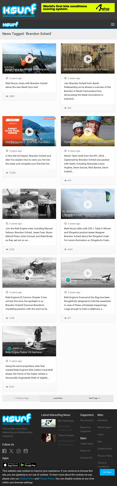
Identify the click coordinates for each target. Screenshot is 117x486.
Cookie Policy (105, 448)
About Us (85, 450)
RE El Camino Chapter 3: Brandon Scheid (29, 283)
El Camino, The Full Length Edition (25, 214)
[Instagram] (18, 452)
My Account (86, 420)
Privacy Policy (105, 455)
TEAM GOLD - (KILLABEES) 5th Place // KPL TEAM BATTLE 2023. (89, 142)
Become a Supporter (85, 429)
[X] (11, 452)
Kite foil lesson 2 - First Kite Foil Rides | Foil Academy (30, 142)
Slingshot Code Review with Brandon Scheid (89, 214)
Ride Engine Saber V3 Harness (23, 352)
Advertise (102, 420)
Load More (57, 398)
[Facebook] (4, 452)
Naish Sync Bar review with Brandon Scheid (30, 69)
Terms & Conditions (103, 464)
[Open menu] (112, 24)
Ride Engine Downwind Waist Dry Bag (86, 283)
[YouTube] (26, 452)
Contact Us (86, 457)
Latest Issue (86, 443)
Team (101, 434)
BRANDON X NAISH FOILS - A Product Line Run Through (89, 69)
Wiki (100, 441)
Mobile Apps (104, 427)
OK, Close (107, 472)
